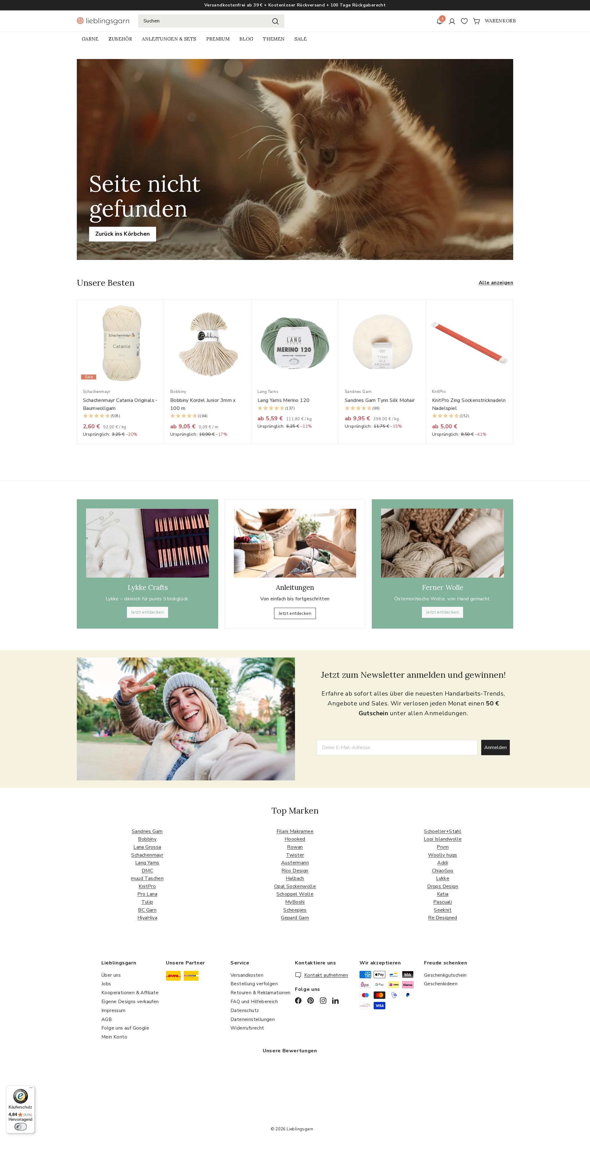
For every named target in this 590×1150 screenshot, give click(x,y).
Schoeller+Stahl (442, 831)
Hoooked (295, 839)
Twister (295, 855)
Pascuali (442, 902)
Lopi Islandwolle (443, 839)
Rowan (295, 847)
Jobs (106, 984)
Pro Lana (147, 894)
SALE (300, 39)
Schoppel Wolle (295, 894)
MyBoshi (295, 902)
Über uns (111, 975)
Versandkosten (246, 975)
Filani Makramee (295, 831)
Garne (90, 39)
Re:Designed (442, 917)
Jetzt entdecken (147, 612)
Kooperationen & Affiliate (130, 993)
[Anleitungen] (295, 543)
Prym (443, 847)
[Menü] (31, 1089)
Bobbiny (147, 839)
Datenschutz (244, 1010)
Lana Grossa (147, 847)
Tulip (147, 902)
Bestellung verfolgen (254, 984)
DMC (147, 870)
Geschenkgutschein (445, 975)
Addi (442, 862)
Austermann (295, 862)
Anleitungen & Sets (169, 39)
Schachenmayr (147, 855)
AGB (106, 1019)
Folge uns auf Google (125, 1028)
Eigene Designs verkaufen (130, 1002)
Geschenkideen (441, 984)
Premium (218, 39)
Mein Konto (114, 1037)
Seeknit (442, 910)
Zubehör (120, 39)
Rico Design (294, 870)
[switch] (20, 1126)
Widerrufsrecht (247, 1028)
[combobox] (211, 21)
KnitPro (147, 886)
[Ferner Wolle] (442, 543)
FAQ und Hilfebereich (254, 1002)
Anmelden (495, 747)
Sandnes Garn (147, 831)
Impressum (113, 1010)
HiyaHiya (147, 917)
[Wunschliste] (464, 21)
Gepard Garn (295, 917)
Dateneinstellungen (252, 1019)
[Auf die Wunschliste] (161, 317)
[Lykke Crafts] (147, 543)
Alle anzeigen (496, 282)
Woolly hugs (442, 855)
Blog (246, 39)
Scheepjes (295, 910)
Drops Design (442, 886)
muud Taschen (147, 878)
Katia (443, 894)
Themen (274, 39)
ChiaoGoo (443, 870)
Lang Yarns (147, 862)
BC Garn (147, 910)
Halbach (295, 878)
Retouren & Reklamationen (260, 993)
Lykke (442, 878)
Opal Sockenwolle (295, 886)
